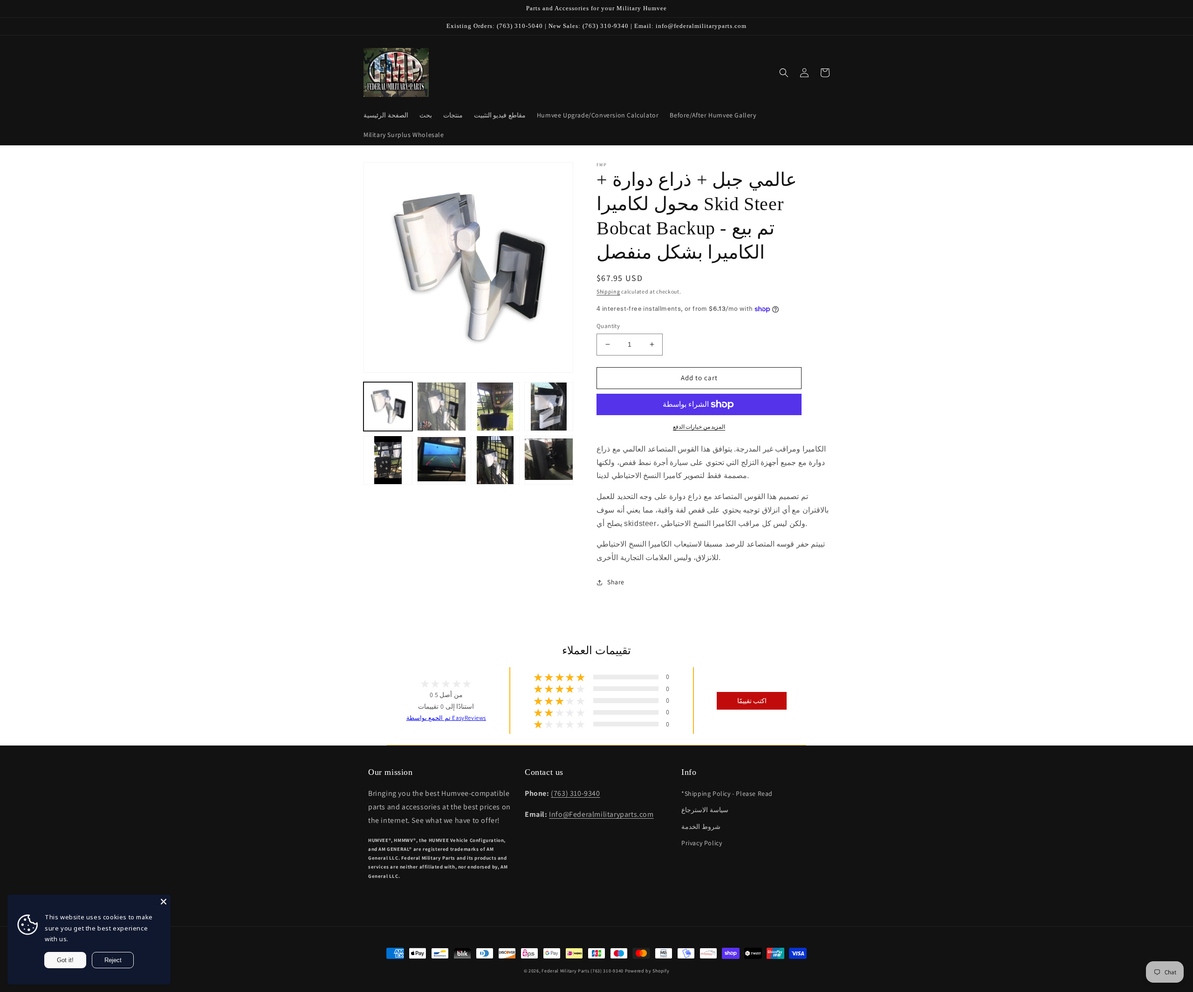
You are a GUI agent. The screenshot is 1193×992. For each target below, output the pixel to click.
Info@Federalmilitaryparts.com (601, 814)
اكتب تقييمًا (752, 701)
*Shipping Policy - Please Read (727, 793)
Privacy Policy (701, 843)
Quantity (608, 326)
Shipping (608, 291)
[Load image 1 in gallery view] (387, 406)
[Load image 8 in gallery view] (548, 460)
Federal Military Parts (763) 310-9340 (583, 971)
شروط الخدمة (700, 826)
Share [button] (615, 582)
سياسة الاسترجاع (704, 810)
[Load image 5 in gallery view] (387, 460)
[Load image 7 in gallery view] (495, 460)
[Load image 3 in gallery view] (495, 406)
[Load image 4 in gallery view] (548, 406)
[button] (784, 72)
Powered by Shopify (647, 971)
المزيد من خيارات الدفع (699, 426)
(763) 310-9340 (575, 793)
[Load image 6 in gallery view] (441, 460)
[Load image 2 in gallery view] (441, 406)
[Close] (163, 901)
